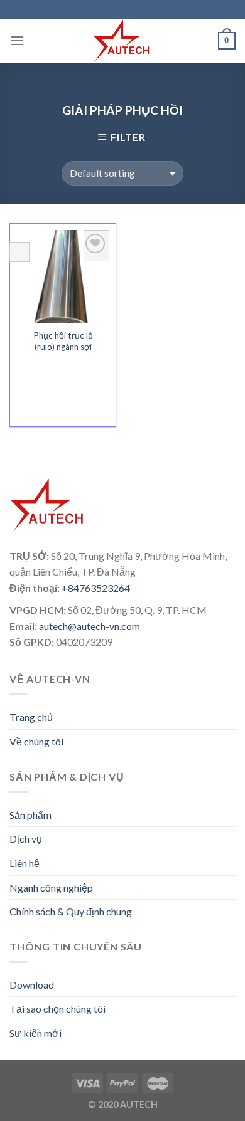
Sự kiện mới (35, 1033)
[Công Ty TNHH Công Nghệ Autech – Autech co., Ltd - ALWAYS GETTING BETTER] (122, 41)
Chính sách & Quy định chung (70, 911)
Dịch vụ (25, 839)
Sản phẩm (30, 815)
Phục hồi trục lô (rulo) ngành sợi (63, 341)
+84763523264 (96, 588)
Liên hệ (24, 863)
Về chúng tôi (36, 741)
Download (31, 985)
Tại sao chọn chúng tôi (57, 1008)
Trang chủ (31, 717)
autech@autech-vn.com (89, 626)
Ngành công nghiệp (51, 887)
